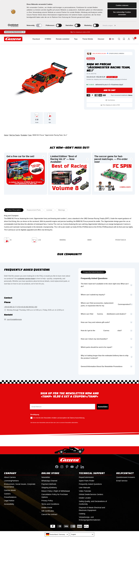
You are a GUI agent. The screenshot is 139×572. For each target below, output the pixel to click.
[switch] (59, 25)
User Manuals (84, 488)
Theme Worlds (87, 39)
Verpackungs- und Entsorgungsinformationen (89, 518)
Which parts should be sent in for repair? (96, 347)
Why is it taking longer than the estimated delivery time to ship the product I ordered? (104, 357)
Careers (7, 494)
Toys (75, 39)
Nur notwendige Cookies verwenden (122, 13)
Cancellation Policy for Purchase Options (54, 495)
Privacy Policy (47, 501)
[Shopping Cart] (133, 39)
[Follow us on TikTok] (77, 466)
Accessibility (9, 504)
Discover (101, 39)
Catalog (82, 514)
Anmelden (103, 407)
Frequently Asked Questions (93, 272)
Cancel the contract (49, 514)
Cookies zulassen (122, 5)
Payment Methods (48, 484)
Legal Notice (9, 501)
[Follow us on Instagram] (61, 466)
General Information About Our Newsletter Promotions (101, 366)
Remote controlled (62, 39)
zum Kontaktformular (14, 319)
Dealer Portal (46, 508)
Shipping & (49, 488)
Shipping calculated (114, 79)
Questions (125, 477)
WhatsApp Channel (49, 481)
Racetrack (36, 39)
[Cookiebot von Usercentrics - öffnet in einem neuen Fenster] (13, 25)
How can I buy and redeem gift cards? (95, 322)
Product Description (14, 210)
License (49, 210)
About (10, 477)
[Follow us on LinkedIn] (82, 466)
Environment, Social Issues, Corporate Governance (19, 485)
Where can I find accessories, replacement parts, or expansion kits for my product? (106, 304)
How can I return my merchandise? (94, 339)
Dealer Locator (85, 498)
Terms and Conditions (50, 504)
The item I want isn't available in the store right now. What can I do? (105, 285)
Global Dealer (91, 494)
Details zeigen (108, 25)
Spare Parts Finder (86, 481)
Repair (86, 477)
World (10, 490)
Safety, (93, 502)
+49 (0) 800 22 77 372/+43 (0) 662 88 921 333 (20, 307)
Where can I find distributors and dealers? (103, 314)
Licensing (11, 481)
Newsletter (45, 477)
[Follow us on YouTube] (72, 466)
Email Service (121, 481)
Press (10, 497)
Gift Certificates (47, 511)
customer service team (26, 278)
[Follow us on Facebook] (56, 466)
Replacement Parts (34, 210)
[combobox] (57, 534)
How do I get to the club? (101, 330)
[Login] (129, 39)
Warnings (61, 210)
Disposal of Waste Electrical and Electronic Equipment (92, 509)
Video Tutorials (85, 491)
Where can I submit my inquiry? (93, 295)
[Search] (119, 39)
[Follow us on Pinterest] (67, 466)
